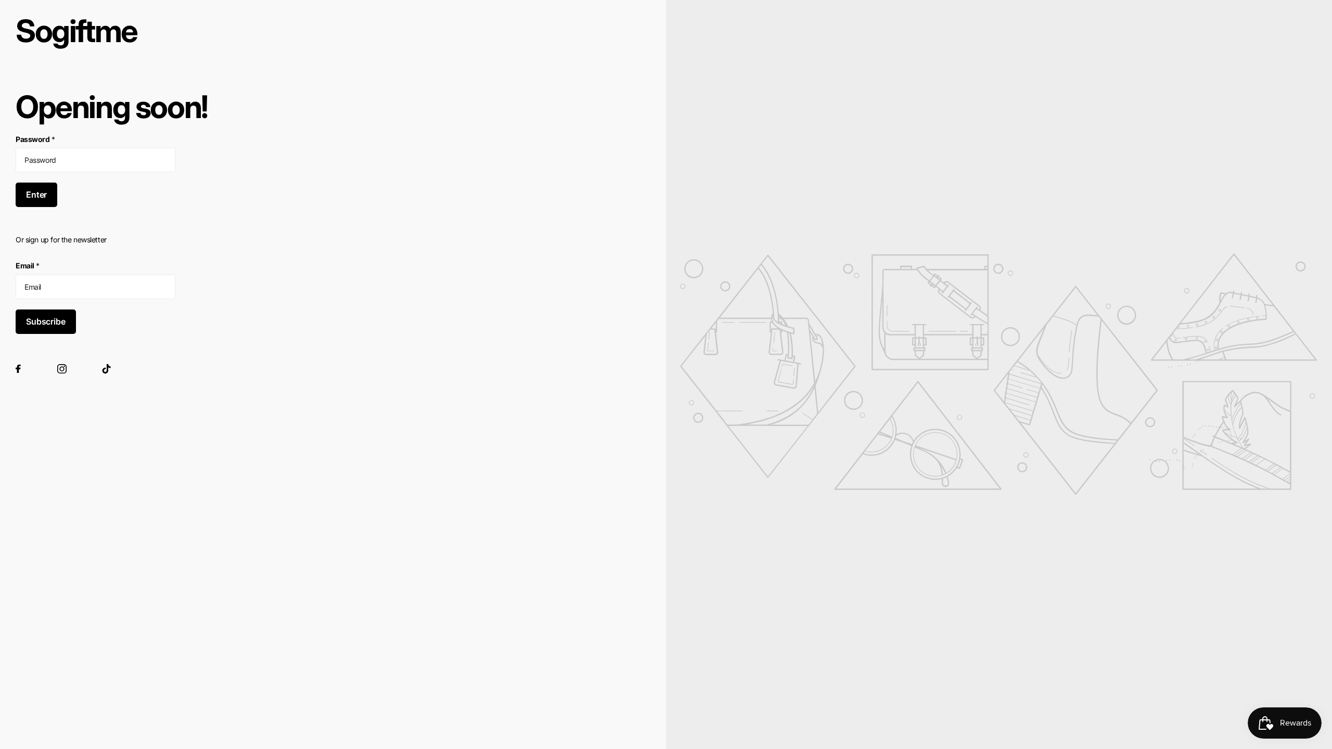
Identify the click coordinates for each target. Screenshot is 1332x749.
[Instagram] (62, 368)
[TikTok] (107, 368)
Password (35, 139)
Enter (36, 194)
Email (28, 265)
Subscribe (46, 321)
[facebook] (18, 369)
